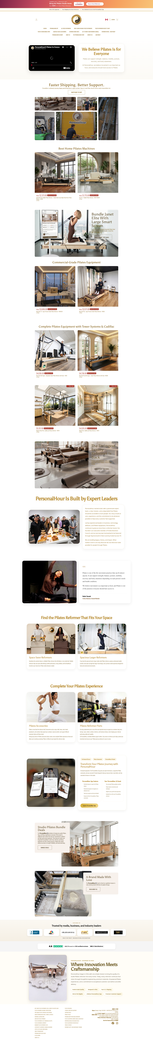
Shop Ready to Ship (76, 92)
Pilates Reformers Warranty (40, 1023)
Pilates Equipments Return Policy (71, 1023)
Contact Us (37, 1037)
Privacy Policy (68, 1014)
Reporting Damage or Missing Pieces (72, 1021)
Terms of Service (68, 1025)
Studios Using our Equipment (71, 1010)
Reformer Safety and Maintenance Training (73, 1027)
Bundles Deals (45, 848)
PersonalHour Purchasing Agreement (72, 1016)
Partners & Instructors (39, 1016)
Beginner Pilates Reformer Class (41, 1025)
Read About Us (93, 889)
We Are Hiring (37, 1035)
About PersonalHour (39, 1031)
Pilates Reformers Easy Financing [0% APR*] (43, 1021)
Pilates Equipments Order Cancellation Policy (74, 1019)
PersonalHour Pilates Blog (40, 1033)
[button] (112, 19)
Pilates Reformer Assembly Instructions (43, 1010)
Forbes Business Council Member (91, 598)
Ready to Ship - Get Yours (102, 237)
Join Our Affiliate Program (40, 1019)
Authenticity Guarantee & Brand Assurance (43, 1027)
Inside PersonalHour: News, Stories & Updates (44, 1014)
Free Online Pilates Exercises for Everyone (43, 1012)
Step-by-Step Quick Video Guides (41, 1029)
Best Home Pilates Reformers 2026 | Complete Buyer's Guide (46, 1008)
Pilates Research (68, 1008)
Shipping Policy (68, 1012)
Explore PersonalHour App (89, 805)
